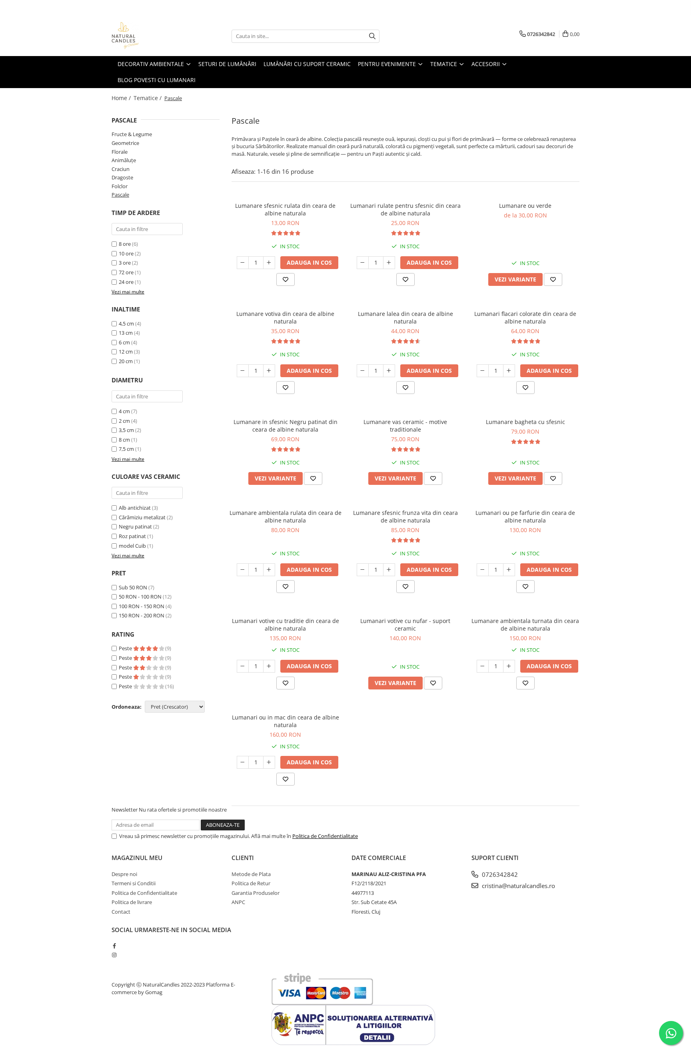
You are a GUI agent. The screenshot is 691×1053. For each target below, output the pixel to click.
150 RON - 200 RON (141, 615)
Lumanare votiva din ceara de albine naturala (285, 317)
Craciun (121, 169)
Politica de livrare (132, 902)
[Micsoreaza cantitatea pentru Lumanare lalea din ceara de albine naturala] (363, 370)
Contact (121, 911)
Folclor (120, 186)
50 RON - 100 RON (140, 596)
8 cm (124, 439)
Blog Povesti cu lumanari (157, 80)
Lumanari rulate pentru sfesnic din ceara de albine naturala (405, 209)
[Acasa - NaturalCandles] (152, 36)
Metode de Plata (251, 874)
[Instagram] (114, 955)
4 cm (124, 411)
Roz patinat (132, 536)
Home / (122, 98)
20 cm (126, 361)
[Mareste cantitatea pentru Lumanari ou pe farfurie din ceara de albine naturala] (509, 569)
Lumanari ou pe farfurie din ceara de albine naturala (525, 516)
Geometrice (125, 143)
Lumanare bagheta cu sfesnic (525, 422)
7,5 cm (126, 448)
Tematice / (148, 98)
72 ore (127, 272)
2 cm (124, 420)
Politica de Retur (251, 883)
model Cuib (132, 545)
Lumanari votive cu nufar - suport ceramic (405, 624)
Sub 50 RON (133, 587)
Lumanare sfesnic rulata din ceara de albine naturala (285, 209)
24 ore (127, 281)
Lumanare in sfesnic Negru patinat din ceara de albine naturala (286, 425)
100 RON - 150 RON (141, 606)
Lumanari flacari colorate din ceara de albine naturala (525, 317)
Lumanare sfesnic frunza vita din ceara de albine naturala (405, 516)
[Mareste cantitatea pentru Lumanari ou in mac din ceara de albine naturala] (269, 762)
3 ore (125, 262)
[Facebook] (114, 945)
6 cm (124, 342)
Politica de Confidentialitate (325, 836)
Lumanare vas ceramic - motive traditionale (405, 425)
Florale (120, 151)
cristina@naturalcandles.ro (517, 886)
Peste (126, 648)
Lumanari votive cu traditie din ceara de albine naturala (285, 624)
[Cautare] (372, 36)
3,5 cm (126, 430)
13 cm (126, 332)
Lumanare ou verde (525, 205)
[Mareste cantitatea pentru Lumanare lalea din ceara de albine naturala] (389, 370)
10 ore (127, 253)
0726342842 (499, 874)
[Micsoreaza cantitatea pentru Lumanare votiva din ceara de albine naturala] (243, 370)
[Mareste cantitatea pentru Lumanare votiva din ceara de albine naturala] (269, 370)
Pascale (120, 194)
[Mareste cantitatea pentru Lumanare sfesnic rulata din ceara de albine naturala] (269, 262)
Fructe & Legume (132, 134)
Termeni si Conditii (134, 883)
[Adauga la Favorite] (285, 279)
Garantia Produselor (256, 892)
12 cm (126, 351)
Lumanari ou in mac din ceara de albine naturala (285, 721)
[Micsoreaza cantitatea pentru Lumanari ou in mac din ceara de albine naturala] (243, 762)
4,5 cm (126, 323)
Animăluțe (124, 160)
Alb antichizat (135, 507)
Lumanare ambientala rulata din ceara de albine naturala (286, 516)
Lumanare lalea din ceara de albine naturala (405, 317)
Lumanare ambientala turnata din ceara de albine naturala (525, 624)
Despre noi (124, 874)
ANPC (238, 902)
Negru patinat (135, 526)
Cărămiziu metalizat (142, 517)
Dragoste (122, 177)
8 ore (125, 243)
